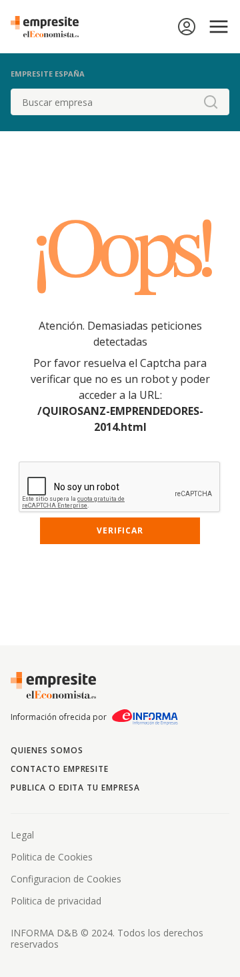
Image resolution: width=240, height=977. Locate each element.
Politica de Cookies (52, 856)
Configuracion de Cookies (66, 878)
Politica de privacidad (56, 900)
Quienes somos (47, 750)
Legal (22, 834)
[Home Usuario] (186, 26)
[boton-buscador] (211, 102)
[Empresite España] (50, 26)
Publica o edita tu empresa (75, 787)
